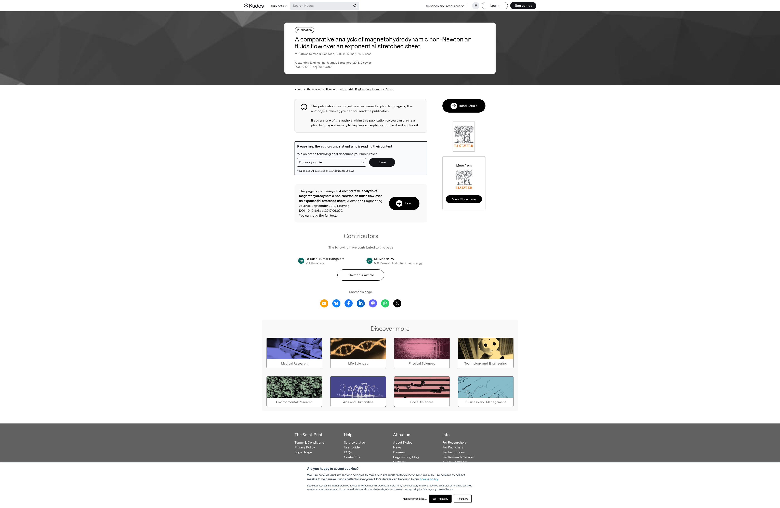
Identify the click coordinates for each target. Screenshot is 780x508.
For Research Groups (457, 457)
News (397, 447)
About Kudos (402, 442)
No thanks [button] (462, 498)
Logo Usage (303, 452)
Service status (354, 442)
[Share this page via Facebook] (348, 303)
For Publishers (452, 447)
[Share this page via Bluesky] (336, 303)
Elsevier (330, 89)
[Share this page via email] (324, 303)
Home (298, 89)
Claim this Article (361, 275)
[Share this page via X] (397, 303)
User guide (352, 447)
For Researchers (454, 442)
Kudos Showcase (455, 462)
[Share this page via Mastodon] (373, 303)
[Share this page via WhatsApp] (385, 303)
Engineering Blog (406, 457)
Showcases (313, 89)
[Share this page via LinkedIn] (361, 303)
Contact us (352, 457)
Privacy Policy (305, 447)
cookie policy (429, 479)
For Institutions (453, 452)
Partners (399, 462)
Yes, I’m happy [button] (440, 498)
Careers (399, 452)
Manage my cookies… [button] (415, 498)
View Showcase (464, 199)
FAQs (348, 452)
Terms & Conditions (309, 442)
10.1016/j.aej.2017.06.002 (317, 66)
